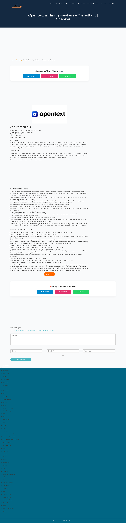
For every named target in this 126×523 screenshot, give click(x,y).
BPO (4, 376)
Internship (6, 431)
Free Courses (81, 3)
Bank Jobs (6, 373)
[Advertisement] (55, 46)
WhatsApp (68, 76)
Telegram (33, 76)
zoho (4, 511)
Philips (5, 459)
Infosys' (5, 425)
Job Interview (7, 442)
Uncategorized (7, 500)
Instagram (50, 76)
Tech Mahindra (7, 497)
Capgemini (6, 379)
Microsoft (5, 454)
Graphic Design (7, 411)
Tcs (4, 491)
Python (5, 465)
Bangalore (6, 370)
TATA (4, 488)
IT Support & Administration (11, 439)
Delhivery (5, 391)
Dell (4, 393)
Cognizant (6, 385)
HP (4, 416)
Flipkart (5, 396)
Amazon (5, 368)
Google (5, 405)
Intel (4, 428)
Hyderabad (6, 419)
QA (4, 468)
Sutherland (6, 485)
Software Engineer (8, 482)
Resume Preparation (9, 474)
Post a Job (111, 3)
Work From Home (8, 508)
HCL (4, 414)
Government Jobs (70, 3)
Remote (5, 471)
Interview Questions (93, 3)
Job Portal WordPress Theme (65, 521)
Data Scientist (7, 388)
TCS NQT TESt (7, 494)
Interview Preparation (9, 434)
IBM (4, 422)
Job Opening (7, 445)
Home (52, 3)
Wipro (4, 505)
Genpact (5, 402)
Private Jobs (59, 3)
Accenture (6, 365)
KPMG (4, 448)
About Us (103, 3)
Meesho (5, 451)
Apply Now (49, 274)
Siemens (5, 480)
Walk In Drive (7, 503)
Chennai (18, 60)
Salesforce (6, 477)
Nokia (4, 457)
